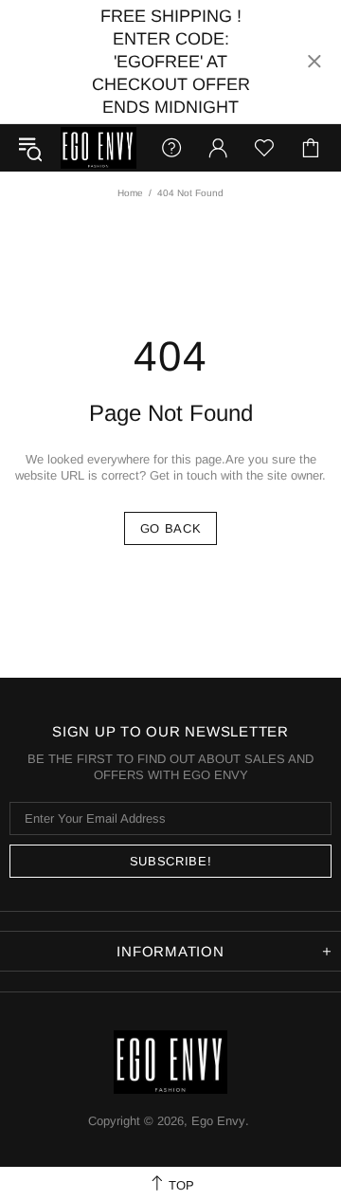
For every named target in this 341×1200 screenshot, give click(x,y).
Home (130, 193)
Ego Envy (98, 148)
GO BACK (171, 528)
